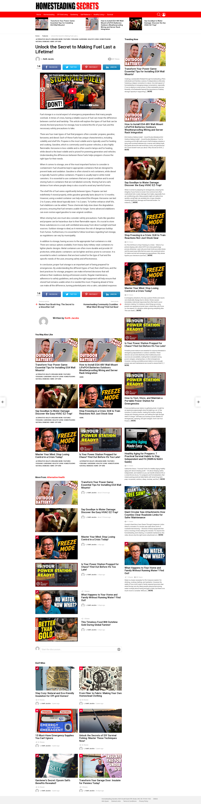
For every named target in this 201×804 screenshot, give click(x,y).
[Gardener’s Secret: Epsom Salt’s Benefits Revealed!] (56, 766)
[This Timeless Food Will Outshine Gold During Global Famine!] (56, 629)
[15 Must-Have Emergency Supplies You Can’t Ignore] (56, 721)
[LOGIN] (164, 14)
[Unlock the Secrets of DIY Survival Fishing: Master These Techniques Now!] (100, 721)
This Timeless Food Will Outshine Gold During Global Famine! (99, 623)
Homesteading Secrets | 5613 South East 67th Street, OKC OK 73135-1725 (126, 799)
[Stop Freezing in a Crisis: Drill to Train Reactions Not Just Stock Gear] (100, 396)
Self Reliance (85, 14)
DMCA (155, 799)
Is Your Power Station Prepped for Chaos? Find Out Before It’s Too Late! (99, 456)
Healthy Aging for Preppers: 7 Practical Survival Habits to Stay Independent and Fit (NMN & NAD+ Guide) (144, 457)
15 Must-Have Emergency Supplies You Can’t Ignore (54, 737)
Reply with (118, 649)
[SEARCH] (159, 14)
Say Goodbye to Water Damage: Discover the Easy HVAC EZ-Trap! (155, 23)
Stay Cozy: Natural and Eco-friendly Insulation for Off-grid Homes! (54, 694)
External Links (116, 801)
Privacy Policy (143, 801)
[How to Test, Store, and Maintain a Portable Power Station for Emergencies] (145, 383)
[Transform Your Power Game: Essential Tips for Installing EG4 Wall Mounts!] (41, 23)
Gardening (74, 14)
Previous (36, 25)
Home (39, 14)
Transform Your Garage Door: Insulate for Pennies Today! (100, 782)
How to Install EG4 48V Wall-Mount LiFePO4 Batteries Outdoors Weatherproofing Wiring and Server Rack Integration (112, 25)
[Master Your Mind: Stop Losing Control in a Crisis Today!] (56, 440)
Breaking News (57, 374)
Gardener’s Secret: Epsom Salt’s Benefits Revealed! (52, 782)
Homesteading (49, 14)
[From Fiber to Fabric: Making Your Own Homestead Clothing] (100, 678)
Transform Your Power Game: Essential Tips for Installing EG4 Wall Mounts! (62, 23)
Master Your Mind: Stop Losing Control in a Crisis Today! (52, 456)
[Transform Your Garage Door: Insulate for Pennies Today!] (100, 766)
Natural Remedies (43, 379)
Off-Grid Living (62, 14)
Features (66, 374)
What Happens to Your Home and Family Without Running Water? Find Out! (101, 597)
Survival (110, 14)
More (150, 91)
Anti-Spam (105, 801)
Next (164, 25)
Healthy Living (99, 14)
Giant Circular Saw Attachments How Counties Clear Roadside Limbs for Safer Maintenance (145, 515)
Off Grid (58, 379)
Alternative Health (43, 374)
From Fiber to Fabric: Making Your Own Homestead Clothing (100, 694)
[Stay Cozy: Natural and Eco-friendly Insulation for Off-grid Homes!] (56, 678)
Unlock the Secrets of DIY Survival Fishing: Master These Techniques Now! (98, 738)
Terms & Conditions (129, 801)
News (52, 379)
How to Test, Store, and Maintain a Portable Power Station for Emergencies (143, 401)
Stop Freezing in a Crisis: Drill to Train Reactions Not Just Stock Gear (99, 412)
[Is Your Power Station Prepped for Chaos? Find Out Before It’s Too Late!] (100, 440)
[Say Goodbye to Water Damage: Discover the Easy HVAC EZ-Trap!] (135, 23)
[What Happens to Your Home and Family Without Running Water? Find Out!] (56, 602)
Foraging (39, 376)
